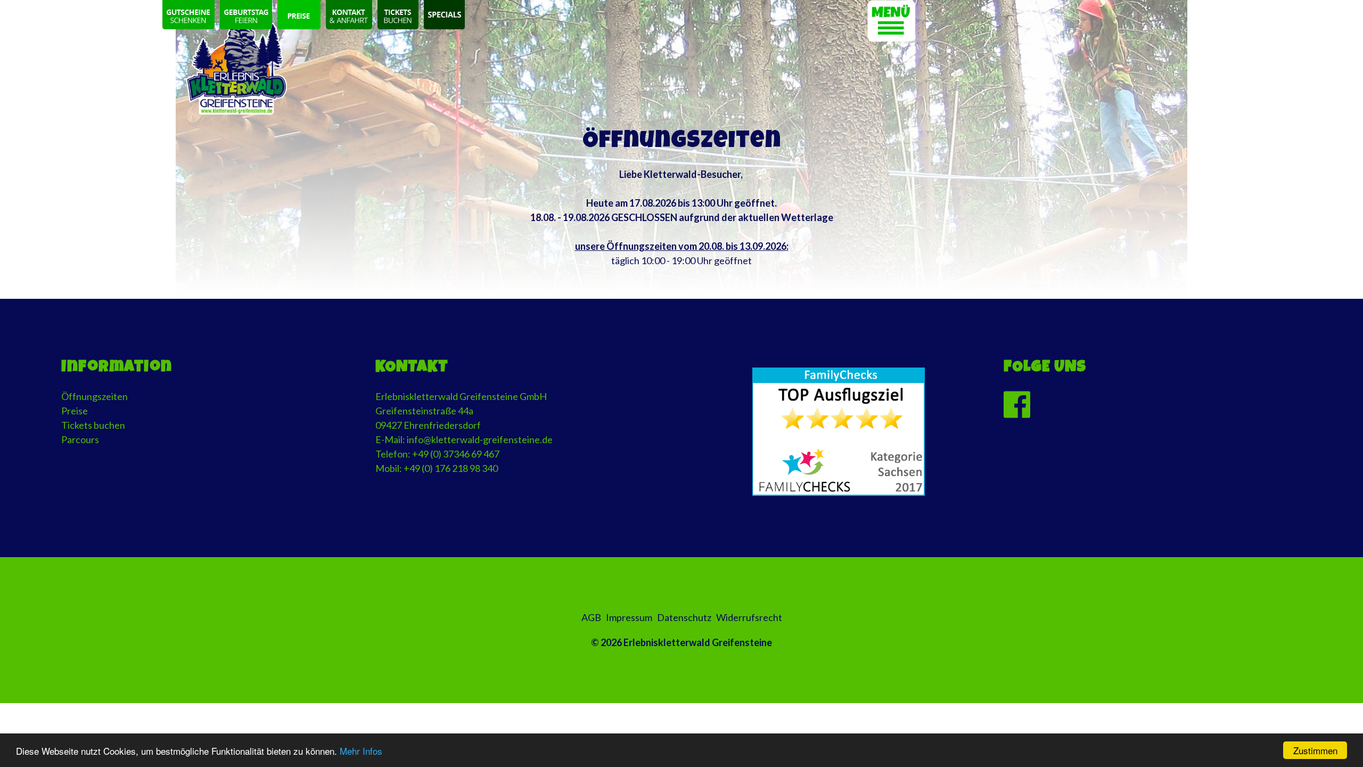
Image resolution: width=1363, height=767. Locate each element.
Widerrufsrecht (749, 617)
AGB (591, 617)
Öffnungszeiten (94, 396)
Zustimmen (1315, 750)
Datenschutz (684, 617)
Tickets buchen (93, 425)
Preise (74, 411)
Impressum (629, 617)
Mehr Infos (361, 750)
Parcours (80, 439)
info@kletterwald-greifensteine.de (480, 439)
